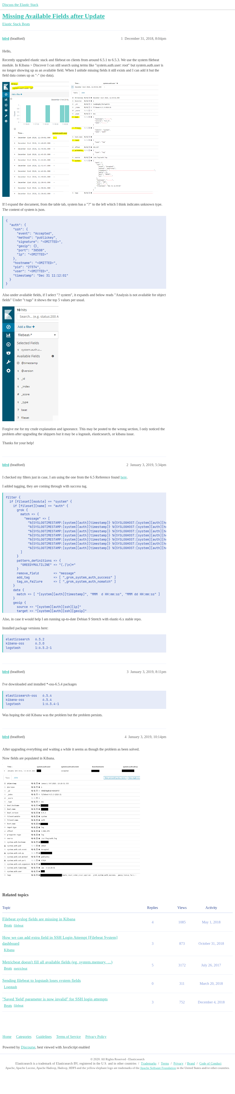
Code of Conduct (210, 1063)
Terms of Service (68, 1037)
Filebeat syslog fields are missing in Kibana (38, 919)
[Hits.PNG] (35, 139)
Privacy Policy (95, 1037)
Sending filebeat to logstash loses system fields (41, 980)
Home (7, 1037)
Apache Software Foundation (158, 1068)
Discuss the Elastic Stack (20, 5)
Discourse (28, 1047)
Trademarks (148, 1063)
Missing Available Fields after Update (53, 16)
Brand (191, 1063)
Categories (23, 1037)
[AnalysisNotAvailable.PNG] (30, 363)
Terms (165, 1063)
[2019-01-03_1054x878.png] (71, 822)
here (123, 477)
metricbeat (20, 968)
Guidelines (44, 1037)
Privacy (178, 1063)
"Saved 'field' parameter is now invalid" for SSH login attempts (55, 999)
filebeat (18, 925)
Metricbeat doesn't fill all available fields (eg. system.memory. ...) (57, 962)
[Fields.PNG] (114, 139)
